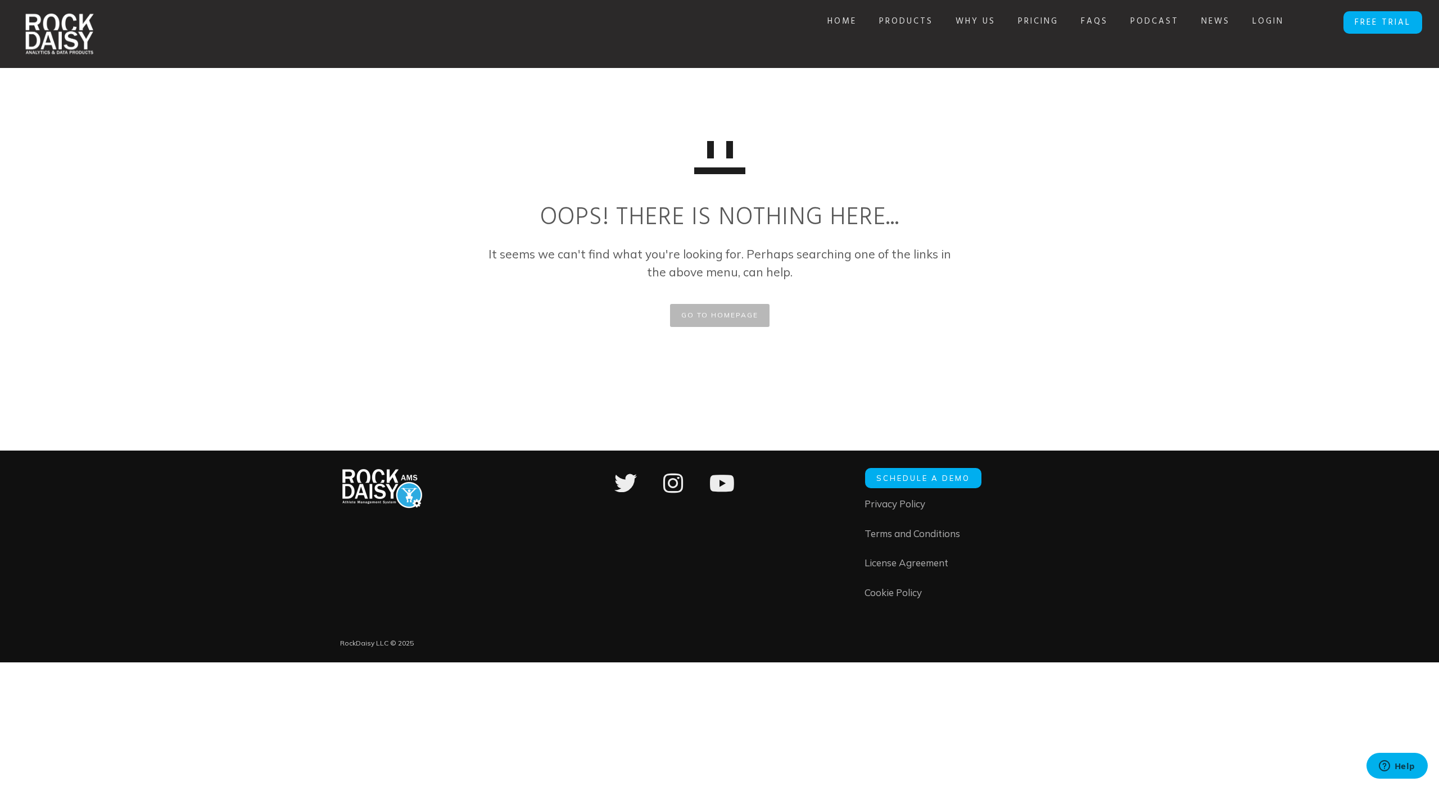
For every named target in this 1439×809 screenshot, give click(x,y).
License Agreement (906, 563)
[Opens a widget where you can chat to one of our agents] (1397, 767)
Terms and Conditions (912, 533)
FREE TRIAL (1383, 22)
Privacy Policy (895, 504)
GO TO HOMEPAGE (719, 315)
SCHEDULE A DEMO (923, 478)
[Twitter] (626, 491)
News (1215, 21)
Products (906, 21)
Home (842, 21)
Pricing (1038, 21)
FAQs (1094, 21)
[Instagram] (673, 491)
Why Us (975, 21)
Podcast (1154, 21)
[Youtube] (722, 491)
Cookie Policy (893, 592)
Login (1268, 21)
